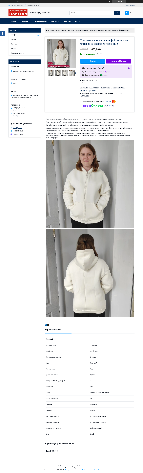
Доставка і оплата (72, 21)
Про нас (14, 44)
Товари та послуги (56, 30)
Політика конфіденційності (90, 470)
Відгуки (13, 48)
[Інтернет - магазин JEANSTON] (17, 15)
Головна (14, 21)
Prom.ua (82, 466)
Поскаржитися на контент (73, 470)
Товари (25, 21)
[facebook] (46, 325)
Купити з (115, 61)
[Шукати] (117, 13)
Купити (93, 61)
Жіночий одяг (69, 30)
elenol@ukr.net (17, 128)
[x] (48, 325)
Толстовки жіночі (82, 30)
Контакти (55, 21)
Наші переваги (41, 21)
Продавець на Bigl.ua (71, 468)
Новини (13, 39)
